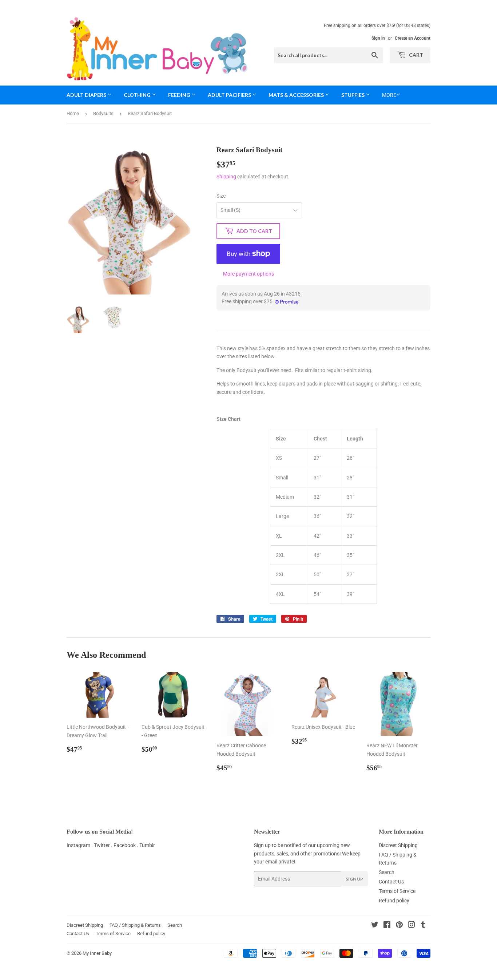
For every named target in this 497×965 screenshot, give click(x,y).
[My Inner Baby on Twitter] (374, 926)
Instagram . (80, 845)
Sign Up (354, 879)
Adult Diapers (87, 95)
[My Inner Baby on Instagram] (411, 926)
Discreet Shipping (398, 845)
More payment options (248, 274)
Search (386, 872)
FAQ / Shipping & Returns (135, 925)
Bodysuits (103, 113)
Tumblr (147, 845)
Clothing (138, 95)
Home (73, 113)
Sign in (378, 38)
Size (221, 196)
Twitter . (104, 845)
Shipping (226, 176)
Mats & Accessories (297, 95)
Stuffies (353, 95)
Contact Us (391, 882)
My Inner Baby (97, 953)
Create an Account (412, 38)
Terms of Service (397, 891)
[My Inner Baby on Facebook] (387, 926)
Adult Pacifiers (230, 95)
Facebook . (126, 845)
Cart (415, 55)
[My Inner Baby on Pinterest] (399, 926)
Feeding (179, 95)
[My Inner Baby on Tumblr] (423, 926)
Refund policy (394, 900)
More (389, 95)
